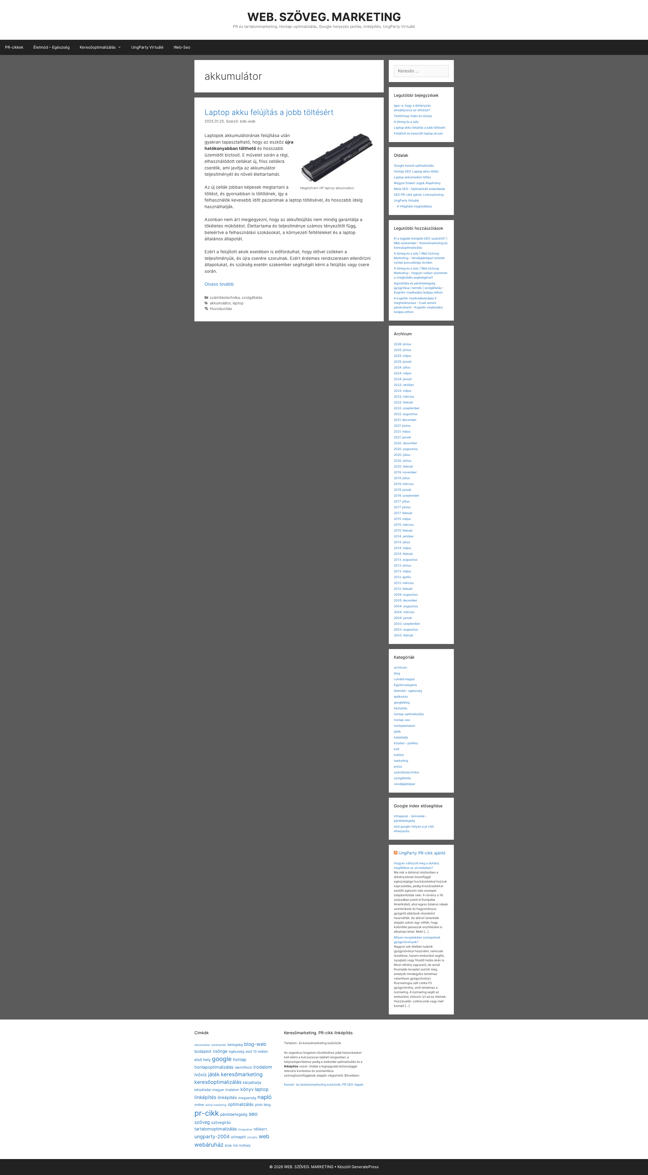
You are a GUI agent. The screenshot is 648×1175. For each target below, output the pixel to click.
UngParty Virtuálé (147, 47)
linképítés (205, 1097)
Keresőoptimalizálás (98, 47)
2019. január (402, 490)
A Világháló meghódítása (414, 206)
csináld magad (404, 679)
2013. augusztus (405, 559)
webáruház (209, 1144)
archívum (400, 667)
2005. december (405, 600)
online (199, 1105)
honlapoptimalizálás (214, 1067)
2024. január (403, 379)
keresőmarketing (242, 1074)
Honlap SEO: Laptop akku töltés (416, 171)
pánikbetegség (233, 1114)
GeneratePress (365, 1166)
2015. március (404, 524)
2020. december (405, 443)
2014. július (402, 542)
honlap (239, 1059)
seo (253, 1113)
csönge (220, 1051)
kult (396, 749)
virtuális (252, 1137)
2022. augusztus (405, 414)
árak (228, 1145)
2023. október (404, 385)
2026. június (402, 344)
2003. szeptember (407, 623)
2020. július (402, 455)
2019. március (404, 484)
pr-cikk (206, 1113)
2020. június (402, 460)
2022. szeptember (406, 408)
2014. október (404, 536)
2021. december (405, 420)
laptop (238, 303)
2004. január (403, 618)
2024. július (402, 367)
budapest (203, 1051)
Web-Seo (182, 47)
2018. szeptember (406, 495)
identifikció (243, 1067)
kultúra (399, 755)
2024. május (402, 373)
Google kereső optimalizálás (414, 165)
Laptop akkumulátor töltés (412, 177)
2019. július (402, 478)
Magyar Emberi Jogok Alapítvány (417, 183)
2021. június (402, 425)
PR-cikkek (14, 47)
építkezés (401, 696)
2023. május (402, 391)
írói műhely (242, 1145)
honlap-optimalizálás (409, 714)
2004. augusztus (406, 606)
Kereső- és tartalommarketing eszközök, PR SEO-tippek (323, 1084)
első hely (202, 1059)
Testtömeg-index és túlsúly (413, 116)
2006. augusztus (406, 594)
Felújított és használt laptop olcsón (418, 133)
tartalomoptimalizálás (215, 1128)
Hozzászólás (221, 308)
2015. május (402, 519)
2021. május (402, 431)
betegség (235, 1045)
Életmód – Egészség (51, 47)
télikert (260, 1129)
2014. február (403, 554)
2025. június (402, 350)
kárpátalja (401, 737)
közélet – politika (406, 743)
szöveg (202, 1122)
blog (397, 673)
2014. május (402, 548)
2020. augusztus (406, 449)
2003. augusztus (406, 629)
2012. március (404, 583)
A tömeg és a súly (406, 122)
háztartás (400, 708)
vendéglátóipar (404, 784)
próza (398, 766)
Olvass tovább (219, 284)
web (264, 1136)
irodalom (262, 1067)
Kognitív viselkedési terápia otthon (418, 292)
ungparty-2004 (212, 1137)
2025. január (403, 361)
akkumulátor (220, 303)
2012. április (402, 577)
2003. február (403, 635)
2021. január (402, 437)
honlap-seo (402, 720)
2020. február (403, 466)
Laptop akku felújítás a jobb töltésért (269, 112)
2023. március (404, 396)
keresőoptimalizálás (217, 1082)
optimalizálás (241, 1104)
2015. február (403, 530)
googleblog (402, 702)
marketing (401, 760)
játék (397, 731)
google (222, 1059)
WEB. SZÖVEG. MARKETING (324, 17)
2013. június (402, 565)
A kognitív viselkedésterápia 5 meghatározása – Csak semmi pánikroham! (415, 302)
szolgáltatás (252, 297)
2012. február (403, 589)
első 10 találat (257, 1051)
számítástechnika (225, 297)
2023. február (403, 402)
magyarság (247, 1098)
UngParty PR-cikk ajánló (422, 852)
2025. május (402, 356)
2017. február (403, 513)
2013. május (402, 571)
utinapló (238, 1136)
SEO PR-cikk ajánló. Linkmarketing (418, 195)
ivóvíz (200, 1074)
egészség (236, 1051)
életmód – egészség (408, 691)
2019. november (405, 472)
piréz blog (263, 1105)
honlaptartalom (404, 726)
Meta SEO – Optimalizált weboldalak (419, 189)
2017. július (402, 501)
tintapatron (245, 1129)
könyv (247, 1089)
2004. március (404, 612)
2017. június (402, 507)
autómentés (218, 1045)
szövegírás (221, 1122)
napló (264, 1097)
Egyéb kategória (405, 685)
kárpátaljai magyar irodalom (216, 1090)
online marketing (216, 1105)
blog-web (255, 1044)
